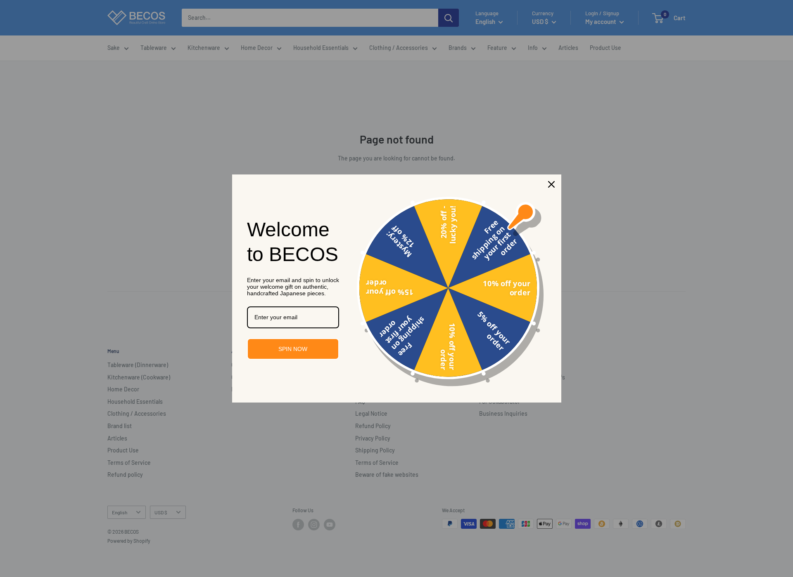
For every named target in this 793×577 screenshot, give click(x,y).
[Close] (551, 184)
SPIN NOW (292, 349)
